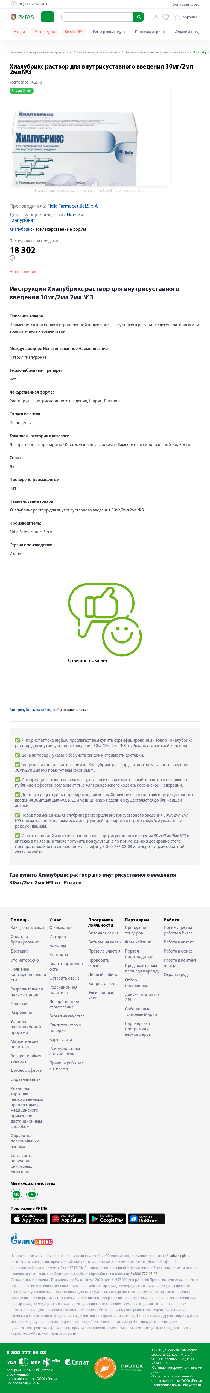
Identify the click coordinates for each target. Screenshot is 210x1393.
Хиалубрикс (21, 229)
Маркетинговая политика (26, 1044)
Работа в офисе (178, 951)
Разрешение (22, 1013)
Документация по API (142, 997)
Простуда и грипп (150, 32)
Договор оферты (27, 1070)
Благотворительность (66, 967)
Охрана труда (177, 975)
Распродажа (45, 32)
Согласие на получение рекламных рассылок (22, 1164)
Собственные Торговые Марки (141, 1012)
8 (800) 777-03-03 (144, 1274)
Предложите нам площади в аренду (142, 969)
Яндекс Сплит (21, 91)
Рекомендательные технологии (66, 1051)
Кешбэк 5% (74, 32)
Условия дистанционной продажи (26, 1027)
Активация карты (105, 942)
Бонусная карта (186, 5)
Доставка (19, 951)
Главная (16, 52)
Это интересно (25, 960)
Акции (19, 32)
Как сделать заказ (27, 928)
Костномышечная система (98, 52)
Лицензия (20, 1004)
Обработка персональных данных (25, 1141)
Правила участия (104, 951)
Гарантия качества (67, 1016)
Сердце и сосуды (189, 32)
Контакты (58, 955)
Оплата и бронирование (25, 940)
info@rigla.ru (191, 1385)
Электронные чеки (101, 996)
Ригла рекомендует (109, 32)
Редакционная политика (63, 990)
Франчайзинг (138, 942)
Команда (57, 946)
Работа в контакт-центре (180, 963)
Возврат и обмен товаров (26, 1059)
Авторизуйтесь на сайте (30, 710)
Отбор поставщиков (138, 983)
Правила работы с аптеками (66, 1066)
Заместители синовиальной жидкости (156, 52)
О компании (61, 928)
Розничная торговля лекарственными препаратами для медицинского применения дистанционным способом (27, 1108)
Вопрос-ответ (101, 984)
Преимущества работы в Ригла (178, 931)
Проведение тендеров (136, 931)
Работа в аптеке (179, 942)
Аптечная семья (103, 933)
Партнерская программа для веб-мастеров (139, 1029)
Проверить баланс (98, 963)
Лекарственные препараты (49, 52)
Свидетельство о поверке (65, 1028)
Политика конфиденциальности (28, 975)
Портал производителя (139, 954)
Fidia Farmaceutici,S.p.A (72, 206)
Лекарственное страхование (64, 1005)
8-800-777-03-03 (26, 1353)
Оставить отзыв (64, 978)
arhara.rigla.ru (180, 1256)
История (57, 937)
